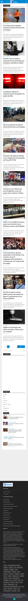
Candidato (12, 569)
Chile (9, 442)
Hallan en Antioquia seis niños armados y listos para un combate (13, 329)
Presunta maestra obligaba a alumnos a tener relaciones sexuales (15, 418)
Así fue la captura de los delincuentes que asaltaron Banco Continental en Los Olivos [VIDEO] (13, 295)
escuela (5, 576)
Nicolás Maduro (11, 584)
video (19, 590)
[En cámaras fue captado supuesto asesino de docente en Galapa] (14, 15)
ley (22, 580)
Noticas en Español (12, 422)
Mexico (9, 415)
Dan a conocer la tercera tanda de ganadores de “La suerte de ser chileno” (15, 444)
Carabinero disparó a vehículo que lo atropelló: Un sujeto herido (14, 94)
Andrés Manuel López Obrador (14, 565)
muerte (17, 582)
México (5, 584)
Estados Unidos (15, 576)
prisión (15, 588)
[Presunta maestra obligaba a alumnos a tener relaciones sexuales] (5, 417)
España (9, 576)
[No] (26, 597)
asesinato (11, 567)
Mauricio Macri (6, 582)
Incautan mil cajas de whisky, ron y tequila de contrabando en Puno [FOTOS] (14, 158)
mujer (21, 582)
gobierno (5, 578)
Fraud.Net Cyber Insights (8, 523)
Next (21, 346)
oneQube (21, 544)
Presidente (10, 588)
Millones (12, 582)
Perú (23, 586)
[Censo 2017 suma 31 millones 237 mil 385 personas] (5, 437)
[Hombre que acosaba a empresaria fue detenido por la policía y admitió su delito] (14, 48)
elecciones (11, 573)
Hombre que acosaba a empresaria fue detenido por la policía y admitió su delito (13, 61)
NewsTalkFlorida (6, 499)
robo (19, 588)
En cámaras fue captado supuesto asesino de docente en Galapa (13, 27)
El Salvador (17, 573)
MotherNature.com (7, 517)
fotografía (22, 576)
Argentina (6, 567)
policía (5, 588)
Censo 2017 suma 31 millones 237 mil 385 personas (16, 438)
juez (11, 580)
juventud (15, 580)
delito (18, 571)
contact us (13, 558)
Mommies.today (6, 515)
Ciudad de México (7, 571)
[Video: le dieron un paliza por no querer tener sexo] (5, 423)
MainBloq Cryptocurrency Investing (10, 506)
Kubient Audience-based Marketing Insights (12, 525)
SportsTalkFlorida (6, 502)
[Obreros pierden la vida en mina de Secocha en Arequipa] (14, 114)
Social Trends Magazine (8, 521)
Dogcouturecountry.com (8, 508)
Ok (14, 599)
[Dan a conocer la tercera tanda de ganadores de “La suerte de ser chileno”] (5, 443)
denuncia (5, 573)
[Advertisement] (14, 465)
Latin (19, 580)
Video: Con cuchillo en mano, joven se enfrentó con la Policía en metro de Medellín (14, 224)
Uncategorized (6, 23)
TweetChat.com (6, 519)
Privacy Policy (5, 494)
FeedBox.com (6, 510)
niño (16, 584)
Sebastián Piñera (7, 590)
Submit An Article (6, 491)
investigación (6, 580)
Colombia (5, 187)
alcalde (5, 565)
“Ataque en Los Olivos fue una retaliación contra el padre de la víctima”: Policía (13, 191)
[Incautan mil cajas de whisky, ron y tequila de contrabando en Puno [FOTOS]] (14, 145)
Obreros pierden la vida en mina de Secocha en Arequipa (14, 126)
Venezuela (14, 590)
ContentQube (15, 544)
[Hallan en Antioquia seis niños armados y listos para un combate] (14, 316)
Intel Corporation (16, 578)
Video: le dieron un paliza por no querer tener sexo (15, 424)
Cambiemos (6, 569)
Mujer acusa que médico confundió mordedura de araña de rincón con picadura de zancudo (15, 431)
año (15, 567)
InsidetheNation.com (7, 512)
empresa (22, 573)
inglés (10, 578)
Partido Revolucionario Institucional (10, 586)
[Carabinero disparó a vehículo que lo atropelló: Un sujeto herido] (14, 81)
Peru (4, 123)
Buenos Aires (19, 567)
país (19, 586)
